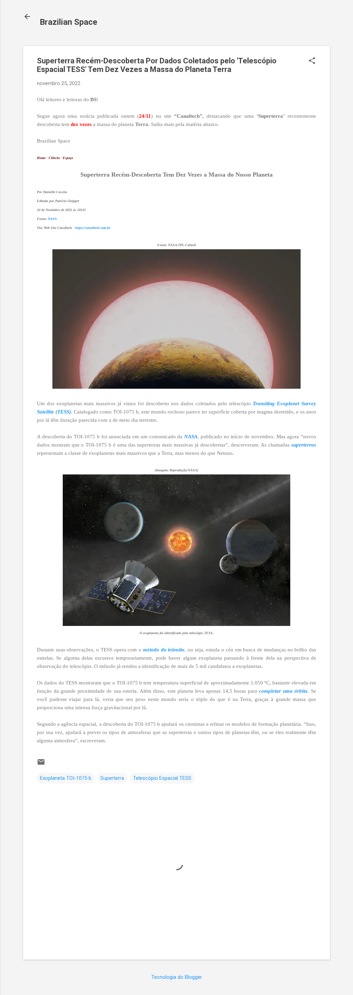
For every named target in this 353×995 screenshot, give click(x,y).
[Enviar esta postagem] (41, 764)
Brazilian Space (68, 22)
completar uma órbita (283, 691)
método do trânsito (163, 649)
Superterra (112, 778)
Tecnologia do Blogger (176, 977)
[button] (312, 61)
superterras (303, 445)
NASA (52, 219)
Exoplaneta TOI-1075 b (65, 778)
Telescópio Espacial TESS (162, 778)
